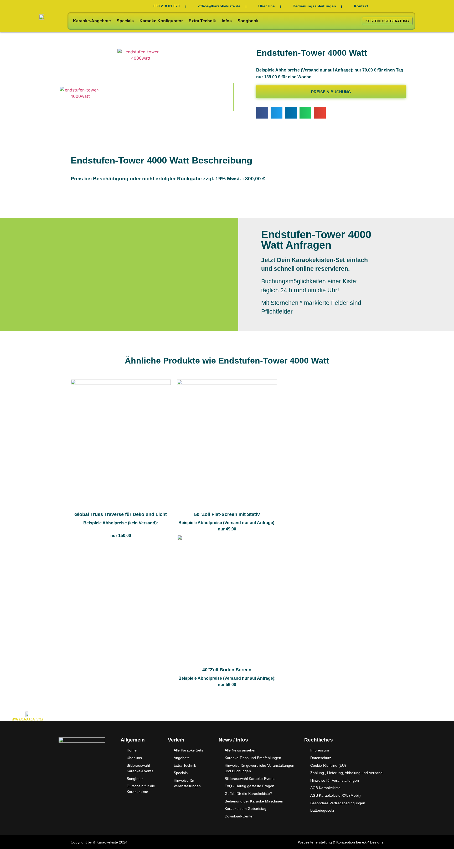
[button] (262, 113)
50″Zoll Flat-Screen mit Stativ (227, 514)
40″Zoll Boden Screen (226, 669)
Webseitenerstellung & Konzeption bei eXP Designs (340, 842)
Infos (227, 21)
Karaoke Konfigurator (161, 21)
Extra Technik (202, 21)
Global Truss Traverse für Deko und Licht (120, 514)
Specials (125, 21)
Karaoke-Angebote (92, 21)
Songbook (248, 21)
